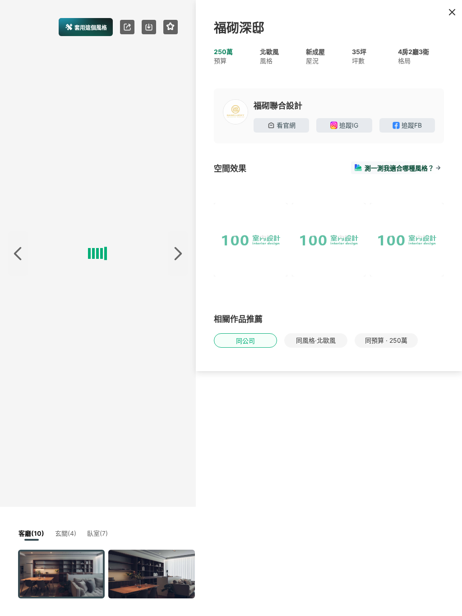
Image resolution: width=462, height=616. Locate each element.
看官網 (286, 125)
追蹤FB (412, 125)
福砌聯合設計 (278, 105)
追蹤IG (348, 125)
